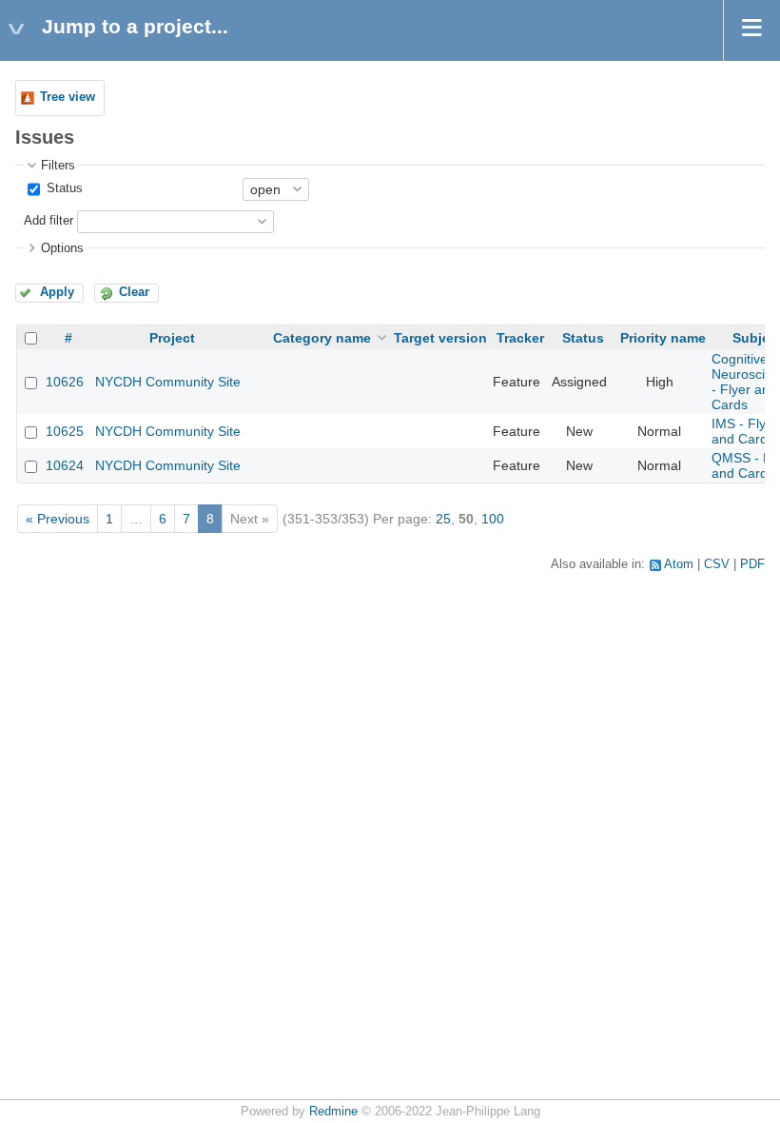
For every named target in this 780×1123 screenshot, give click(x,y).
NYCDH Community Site (168, 381)
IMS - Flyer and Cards (745, 431)
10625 (65, 431)
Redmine (333, 1111)
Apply (57, 292)
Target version (440, 337)
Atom (678, 564)
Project (172, 337)
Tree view (67, 97)
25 (443, 518)
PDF (752, 564)
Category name (322, 337)
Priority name (663, 337)
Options (62, 248)
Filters (58, 165)
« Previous (57, 518)
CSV (717, 564)
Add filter (48, 220)
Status (63, 188)
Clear (134, 292)
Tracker (520, 337)
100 (492, 518)
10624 (65, 465)
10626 (65, 381)
